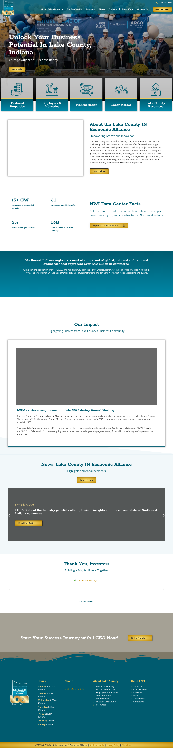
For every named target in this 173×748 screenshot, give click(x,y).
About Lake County (50, 9)
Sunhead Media (96, 745)
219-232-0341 (74, 688)
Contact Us (142, 9)
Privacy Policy (113, 745)
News (102, 9)
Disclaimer (127, 745)
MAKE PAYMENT (162, 9)
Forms (112, 9)
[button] (9, 515)
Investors (90, 9)
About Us (126, 9)
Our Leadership (74, 9)
